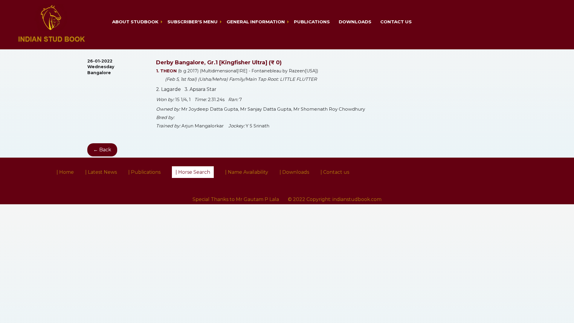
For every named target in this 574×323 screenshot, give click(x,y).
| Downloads (294, 172)
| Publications (144, 172)
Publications (312, 22)
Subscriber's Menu (192, 22)
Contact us (396, 22)
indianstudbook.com (356, 199)
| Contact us (334, 172)
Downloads (355, 22)
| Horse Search (192, 172)
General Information (256, 22)
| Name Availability (246, 172)
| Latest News (101, 172)
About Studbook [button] (135, 22)
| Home (65, 172)
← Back (102, 150)
